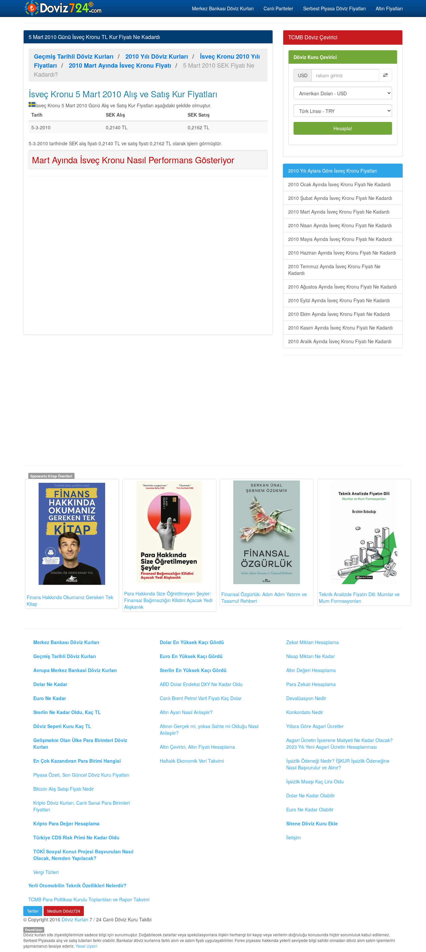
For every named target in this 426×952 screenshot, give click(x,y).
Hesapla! (342, 128)
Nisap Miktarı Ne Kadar (310, 656)
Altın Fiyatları (389, 8)
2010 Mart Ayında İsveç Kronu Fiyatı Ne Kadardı (338, 211)
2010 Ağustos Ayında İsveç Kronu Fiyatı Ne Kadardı (342, 286)
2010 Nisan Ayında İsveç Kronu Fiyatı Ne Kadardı (340, 225)
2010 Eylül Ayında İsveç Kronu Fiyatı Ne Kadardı (339, 300)
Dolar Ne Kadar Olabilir (310, 795)
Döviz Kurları (75, 919)
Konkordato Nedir (304, 712)
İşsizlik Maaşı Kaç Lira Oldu (315, 781)
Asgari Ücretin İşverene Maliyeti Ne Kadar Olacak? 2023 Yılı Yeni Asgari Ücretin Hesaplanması (339, 743)
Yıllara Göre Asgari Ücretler (315, 726)
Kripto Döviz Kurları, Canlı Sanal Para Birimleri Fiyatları (81, 806)
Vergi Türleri (46, 872)
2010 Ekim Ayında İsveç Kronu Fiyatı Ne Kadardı (339, 314)
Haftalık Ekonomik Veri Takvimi (192, 760)
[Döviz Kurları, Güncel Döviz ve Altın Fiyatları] (63, 8)
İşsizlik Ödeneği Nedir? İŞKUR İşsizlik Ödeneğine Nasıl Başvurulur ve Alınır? (337, 764)
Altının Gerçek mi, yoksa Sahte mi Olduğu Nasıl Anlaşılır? (209, 729)
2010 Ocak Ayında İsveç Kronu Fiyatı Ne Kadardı (339, 184)
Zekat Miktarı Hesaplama (312, 642)
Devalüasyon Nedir (306, 698)
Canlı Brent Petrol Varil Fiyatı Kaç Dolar (201, 698)
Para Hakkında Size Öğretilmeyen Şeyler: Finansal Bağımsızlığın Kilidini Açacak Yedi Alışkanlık (168, 600)
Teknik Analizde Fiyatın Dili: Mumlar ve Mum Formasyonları (359, 597)
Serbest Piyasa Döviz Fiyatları (334, 8)
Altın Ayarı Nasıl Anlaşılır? (186, 712)
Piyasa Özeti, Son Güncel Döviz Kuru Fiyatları (81, 774)
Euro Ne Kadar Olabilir (309, 809)
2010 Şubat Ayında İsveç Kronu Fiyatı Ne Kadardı (340, 198)
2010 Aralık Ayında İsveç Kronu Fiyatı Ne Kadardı (339, 341)
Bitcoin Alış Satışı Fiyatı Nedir (63, 788)
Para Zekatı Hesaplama (311, 684)
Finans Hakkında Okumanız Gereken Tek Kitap (70, 600)
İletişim (293, 837)
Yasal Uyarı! (86, 946)
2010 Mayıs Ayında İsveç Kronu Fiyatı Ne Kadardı (340, 239)
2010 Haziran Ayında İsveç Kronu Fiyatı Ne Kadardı (342, 252)
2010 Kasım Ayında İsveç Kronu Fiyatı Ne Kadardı (340, 327)
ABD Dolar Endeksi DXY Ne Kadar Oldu (201, 684)
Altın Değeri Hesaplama (311, 670)
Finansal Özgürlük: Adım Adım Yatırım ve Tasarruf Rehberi (264, 597)
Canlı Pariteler (278, 8)
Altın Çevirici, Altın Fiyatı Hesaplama (197, 746)
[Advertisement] (148, 254)
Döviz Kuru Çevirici (315, 57)
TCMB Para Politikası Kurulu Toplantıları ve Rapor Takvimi (88, 899)
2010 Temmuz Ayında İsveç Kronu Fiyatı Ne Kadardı (334, 269)
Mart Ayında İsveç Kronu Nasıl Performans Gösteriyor (133, 159)
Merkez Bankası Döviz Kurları (223, 8)
